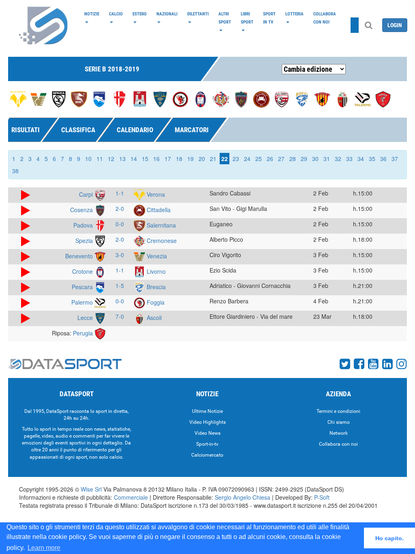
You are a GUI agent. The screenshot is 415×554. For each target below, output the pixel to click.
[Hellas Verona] (18, 98)
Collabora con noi (324, 18)
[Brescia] (302, 98)
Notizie (91, 14)
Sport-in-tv (207, 444)
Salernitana (160, 225)
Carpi (86, 194)
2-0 (120, 208)
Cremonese (161, 240)
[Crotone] (200, 98)
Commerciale (131, 497)
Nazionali (167, 14)
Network (338, 433)
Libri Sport (247, 18)
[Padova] (119, 98)
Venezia (156, 256)
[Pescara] (99, 98)
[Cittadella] (261, 98)
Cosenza (82, 210)
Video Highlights (207, 422)
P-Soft (321, 497)
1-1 (120, 193)
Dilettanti (198, 14)
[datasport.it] (44, 25)
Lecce (85, 318)
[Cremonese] (221, 98)
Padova (83, 225)
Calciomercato (207, 455)
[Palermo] (363, 98)
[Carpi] (282, 98)
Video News (207, 433)
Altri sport (224, 18)
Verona (155, 194)
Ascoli (153, 318)
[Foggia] (180, 98)
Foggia (155, 302)
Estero (140, 14)
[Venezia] (38, 98)
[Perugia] (383, 98)
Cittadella (158, 210)
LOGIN (394, 25)
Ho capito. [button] (389, 538)
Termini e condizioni (338, 411)
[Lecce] (160, 98)
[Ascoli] (342, 98)
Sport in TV (269, 18)
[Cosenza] (241, 98)
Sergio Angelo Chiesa (242, 497)
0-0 (120, 224)
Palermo (82, 302)
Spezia (84, 240)
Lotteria (294, 14)
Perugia (83, 333)
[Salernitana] (79, 98)
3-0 (120, 255)
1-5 (120, 285)
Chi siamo (338, 422)
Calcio (116, 14)
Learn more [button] (44, 547)
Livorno (155, 271)
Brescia (155, 287)
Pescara (83, 287)
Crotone (83, 271)
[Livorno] (140, 98)
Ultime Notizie (207, 411)
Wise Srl (91, 489)
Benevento (79, 256)
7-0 (120, 316)
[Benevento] (322, 98)
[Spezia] (59, 98)
